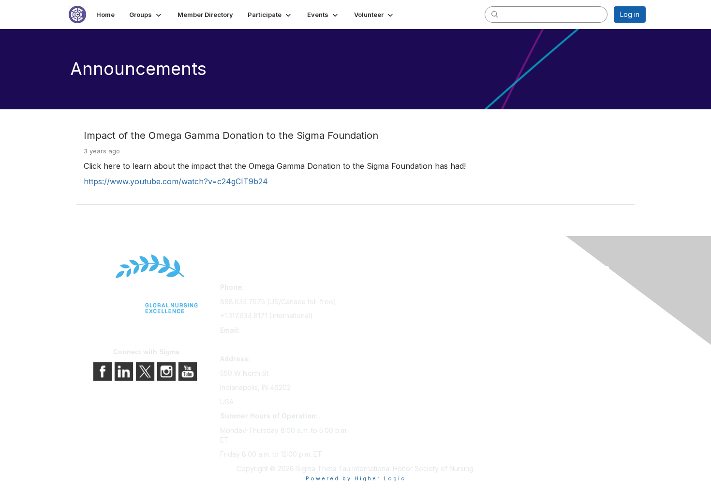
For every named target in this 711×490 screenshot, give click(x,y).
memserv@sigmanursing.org (265, 344)
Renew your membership (399, 316)
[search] (495, 14)
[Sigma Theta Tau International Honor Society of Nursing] (146, 284)
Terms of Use (520, 316)
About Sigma (519, 289)
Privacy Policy (521, 302)
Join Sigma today (387, 289)
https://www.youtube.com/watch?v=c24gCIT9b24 (176, 181)
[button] (146, 14)
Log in (629, 14)
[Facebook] (103, 371)
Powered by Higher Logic (356, 478)
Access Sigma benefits (395, 302)
